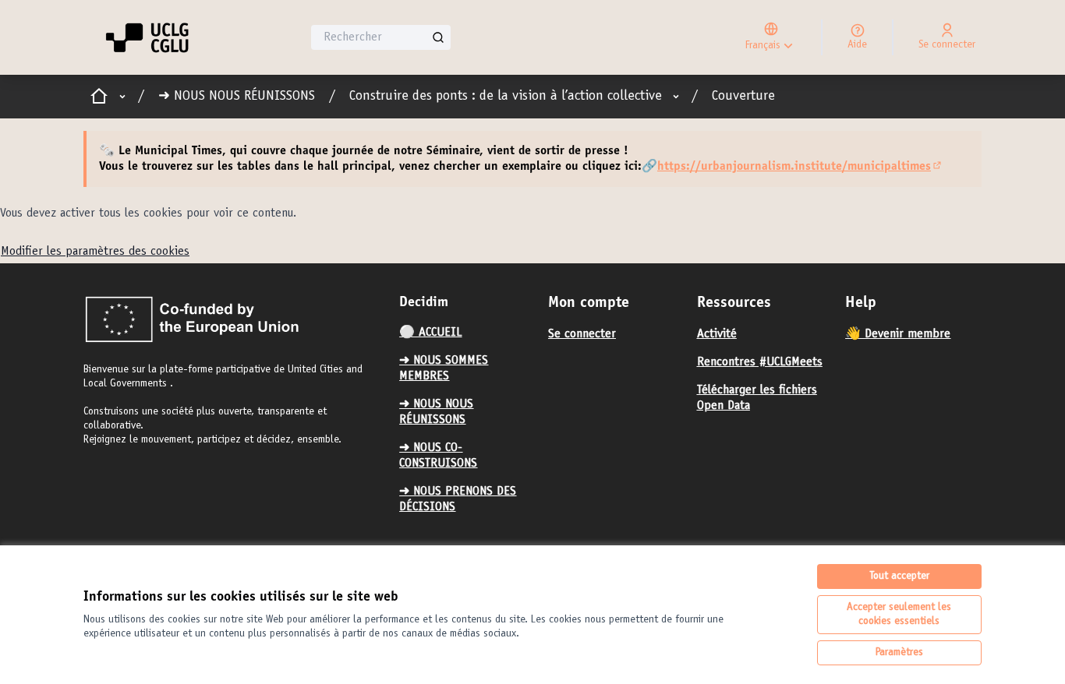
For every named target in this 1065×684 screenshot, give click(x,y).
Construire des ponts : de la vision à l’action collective (505, 97)
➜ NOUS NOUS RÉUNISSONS (236, 97)
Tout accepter (899, 576)
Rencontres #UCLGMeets (760, 362)
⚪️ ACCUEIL (430, 332)
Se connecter (582, 334)
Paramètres (899, 652)
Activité (717, 334)
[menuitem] (467, 332)
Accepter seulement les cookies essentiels (899, 614)
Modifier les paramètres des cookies (95, 251)
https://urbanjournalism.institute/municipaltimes (800, 166)
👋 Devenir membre (897, 334)
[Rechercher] (438, 37)
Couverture (743, 97)
